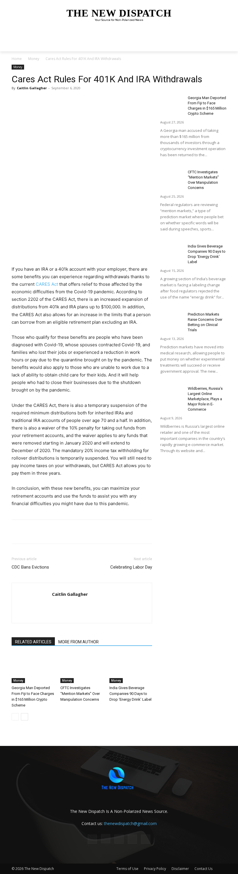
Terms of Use (127, 868)
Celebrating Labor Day (131, 567)
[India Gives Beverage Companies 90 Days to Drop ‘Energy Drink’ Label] (130, 668)
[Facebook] (53, 101)
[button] (221, 46)
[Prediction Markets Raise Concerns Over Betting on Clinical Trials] (171, 320)
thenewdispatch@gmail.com (130, 823)
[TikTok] (119, 839)
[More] (94, 101)
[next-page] (24, 716)
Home (17, 58)
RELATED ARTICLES (33, 642)
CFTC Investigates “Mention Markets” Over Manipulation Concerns (80, 694)
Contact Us (203, 868)
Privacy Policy (155, 868)
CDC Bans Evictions (30, 567)
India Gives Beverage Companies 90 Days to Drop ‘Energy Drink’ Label (130, 694)
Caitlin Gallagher (32, 88)
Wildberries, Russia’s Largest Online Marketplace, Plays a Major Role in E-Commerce (205, 398)
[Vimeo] (145, 839)
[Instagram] (105, 838)
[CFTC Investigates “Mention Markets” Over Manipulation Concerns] (81, 668)
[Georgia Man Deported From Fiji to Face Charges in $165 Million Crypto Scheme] (33, 668)
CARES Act (47, 284)
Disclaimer (180, 868)
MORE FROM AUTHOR (78, 642)
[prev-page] (15, 716)
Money (33, 58)
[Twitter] (67, 101)
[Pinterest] (80, 101)
